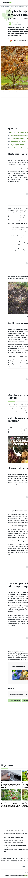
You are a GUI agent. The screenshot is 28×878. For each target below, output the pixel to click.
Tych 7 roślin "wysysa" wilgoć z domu (14, 831)
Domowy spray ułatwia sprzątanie (13, 842)
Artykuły (12, 6)
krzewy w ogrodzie (15, 700)
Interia (2, 6)
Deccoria (7, 6)
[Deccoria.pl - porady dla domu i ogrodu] (6, 3)
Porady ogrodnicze (19, 6)
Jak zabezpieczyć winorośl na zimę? (14, 840)
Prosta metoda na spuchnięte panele (14, 837)
